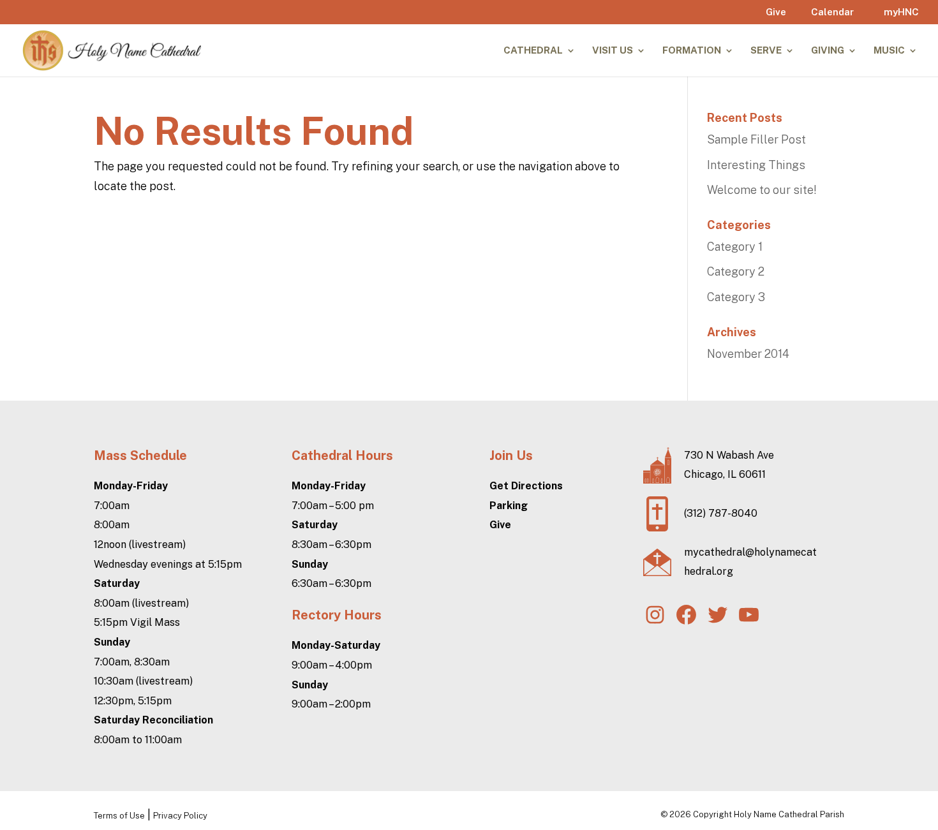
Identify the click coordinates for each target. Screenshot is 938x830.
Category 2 (735, 271)
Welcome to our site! (762, 189)
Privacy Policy (180, 815)
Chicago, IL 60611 (725, 474)
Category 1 (735, 246)
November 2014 (748, 353)
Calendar (832, 12)
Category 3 (736, 297)
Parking (508, 506)
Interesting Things (756, 165)
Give (776, 12)
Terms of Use (119, 815)
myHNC (901, 12)
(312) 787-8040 (720, 513)
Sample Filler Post (756, 139)
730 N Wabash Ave (729, 455)
